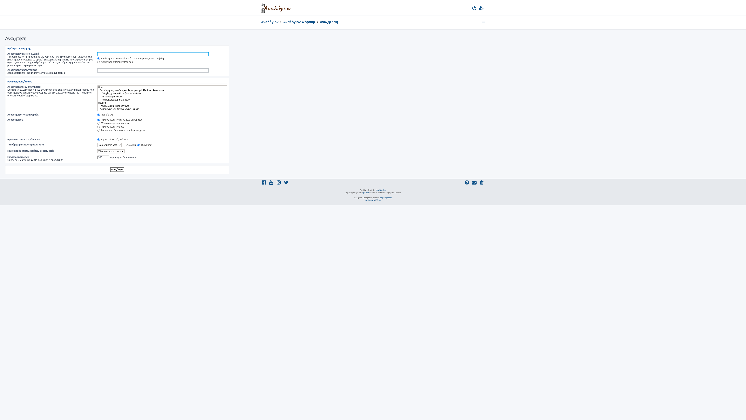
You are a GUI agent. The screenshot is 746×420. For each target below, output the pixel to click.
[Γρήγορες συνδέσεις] (483, 22)
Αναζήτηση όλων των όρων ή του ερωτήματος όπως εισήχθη (132, 58)
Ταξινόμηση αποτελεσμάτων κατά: (25, 144)
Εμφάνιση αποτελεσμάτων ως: (24, 139)
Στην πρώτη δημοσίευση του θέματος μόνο (123, 130)
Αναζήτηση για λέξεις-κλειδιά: (23, 53)
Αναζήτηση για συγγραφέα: (22, 69)
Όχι (111, 114)
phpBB (366, 193)
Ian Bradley (381, 190)
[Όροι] (162, 87)
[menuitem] (474, 9)
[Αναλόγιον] (276, 8)
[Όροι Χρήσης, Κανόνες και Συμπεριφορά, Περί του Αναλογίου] (162, 90)
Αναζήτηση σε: (15, 119)
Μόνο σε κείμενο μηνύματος (115, 123)
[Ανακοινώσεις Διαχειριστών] (162, 99)
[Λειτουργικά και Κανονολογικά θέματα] (162, 109)
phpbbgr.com (386, 198)
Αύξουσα (131, 145)
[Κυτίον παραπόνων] (162, 96)
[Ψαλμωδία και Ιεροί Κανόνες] (162, 106)
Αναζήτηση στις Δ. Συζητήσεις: (24, 86)
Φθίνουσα (146, 145)
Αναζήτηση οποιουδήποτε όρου (117, 61)
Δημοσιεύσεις (107, 139)
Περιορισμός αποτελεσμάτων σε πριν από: (30, 150)
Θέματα (124, 139)
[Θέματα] (162, 102)
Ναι (102, 114)
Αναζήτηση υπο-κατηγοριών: (23, 114)
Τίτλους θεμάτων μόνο (112, 126)
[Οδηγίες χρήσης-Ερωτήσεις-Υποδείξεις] (162, 93)
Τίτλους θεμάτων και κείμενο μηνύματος (121, 119)
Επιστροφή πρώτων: (18, 157)
